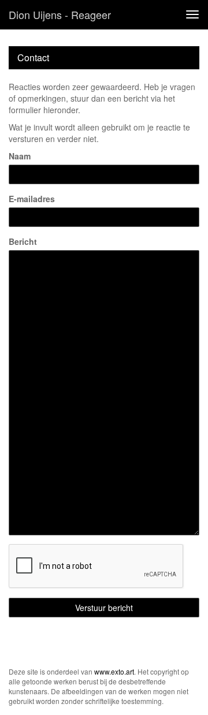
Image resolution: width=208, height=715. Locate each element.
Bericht (23, 241)
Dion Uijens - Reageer (60, 14)
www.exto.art (114, 671)
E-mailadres (32, 198)
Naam (20, 156)
